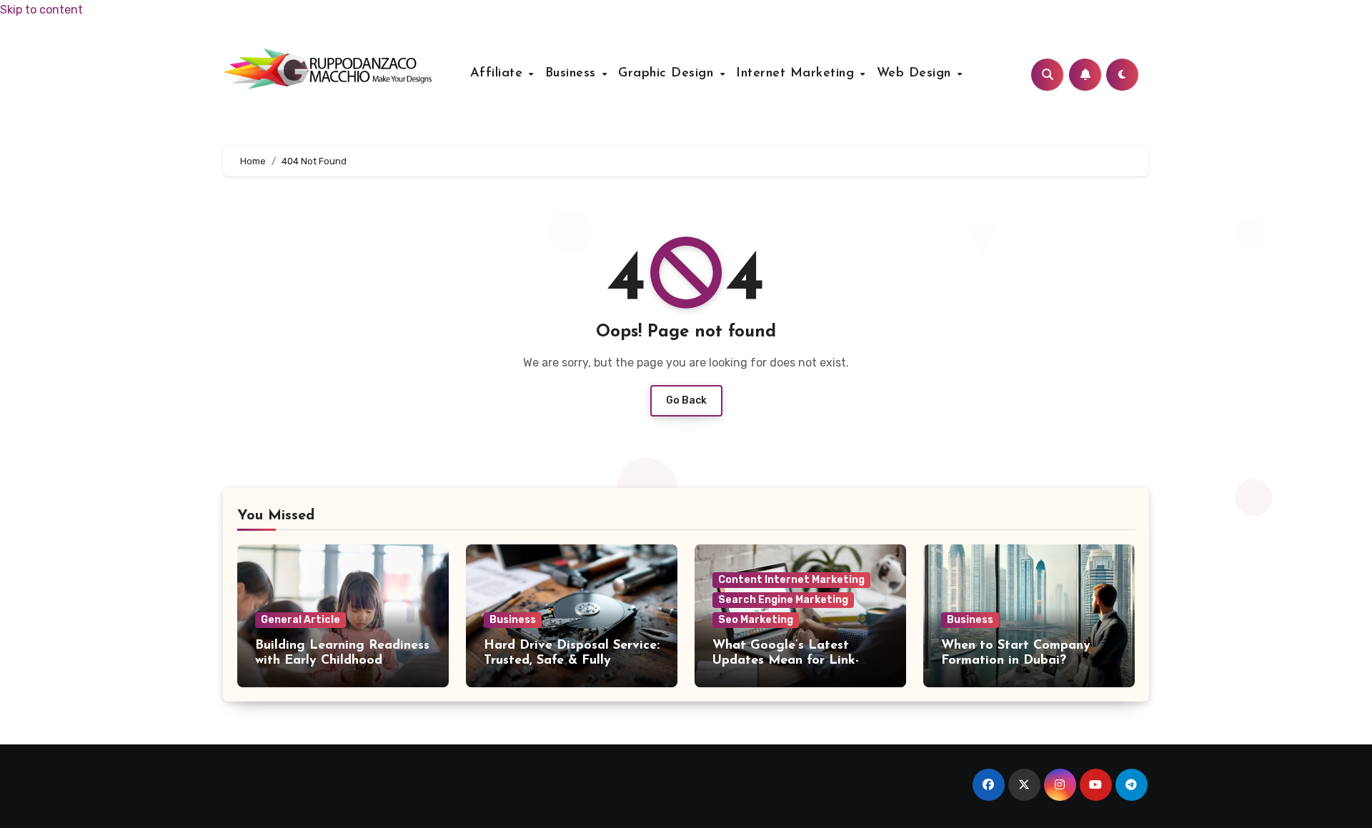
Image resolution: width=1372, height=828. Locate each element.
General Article (300, 620)
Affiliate (498, 73)
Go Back (686, 400)
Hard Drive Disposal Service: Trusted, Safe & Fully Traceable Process (572, 661)
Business (573, 73)
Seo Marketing (755, 620)
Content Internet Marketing (791, 580)
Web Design (916, 73)
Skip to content (41, 9)
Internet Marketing (797, 73)
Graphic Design (668, 73)
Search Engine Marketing (783, 600)
